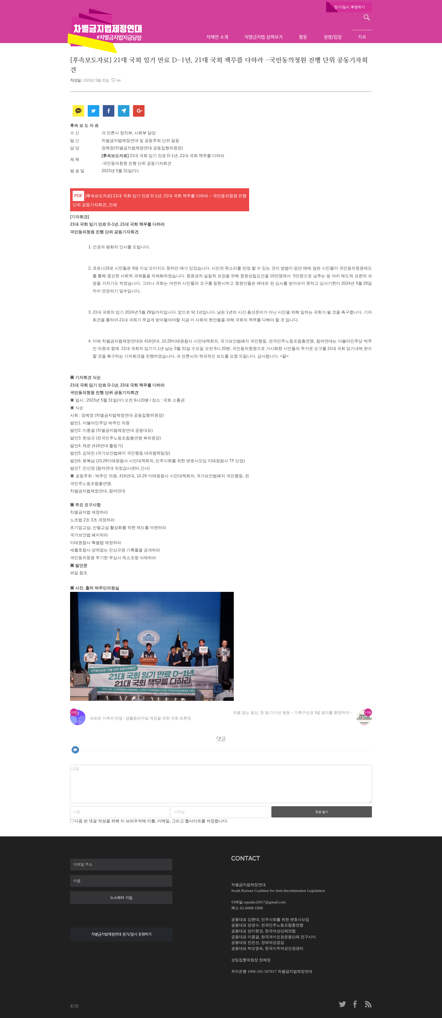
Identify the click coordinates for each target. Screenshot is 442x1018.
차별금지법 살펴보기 (264, 37)
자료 (362, 37)
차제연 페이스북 (355, 1004)
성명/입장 (333, 37)
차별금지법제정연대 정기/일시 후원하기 (121, 934)
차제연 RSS (368, 1004)
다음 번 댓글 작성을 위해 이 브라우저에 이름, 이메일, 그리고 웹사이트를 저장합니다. (151, 821)
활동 (303, 37)
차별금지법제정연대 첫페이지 (105, 30)
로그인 (74, 1006)
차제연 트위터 (342, 1004)
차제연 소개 (217, 37)
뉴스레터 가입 (121, 897)
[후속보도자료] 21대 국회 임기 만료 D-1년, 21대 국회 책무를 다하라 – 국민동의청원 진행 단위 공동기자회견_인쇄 (160, 200)
